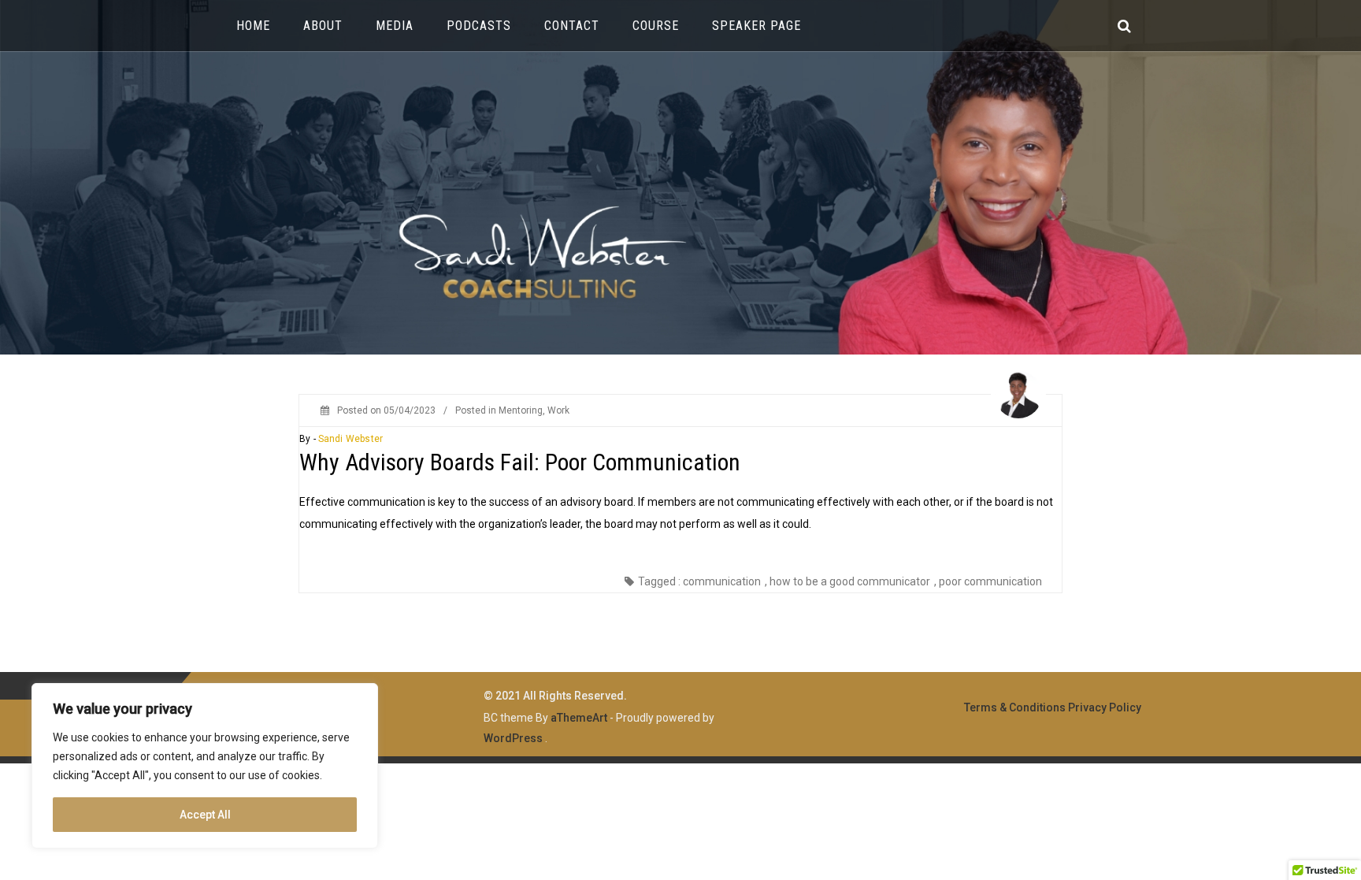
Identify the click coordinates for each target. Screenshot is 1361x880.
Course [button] (655, 25)
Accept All (205, 814)
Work (558, 410)
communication (722, 581)
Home (253, 25)
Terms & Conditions (1015, 707)
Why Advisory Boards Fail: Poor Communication (519, 462)
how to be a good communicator (850, 581)
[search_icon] (1124, 25)
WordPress (513, 738)
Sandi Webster (350, 438)
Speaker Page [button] (756, 25)
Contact (571, 25)
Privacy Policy (1104, 707)
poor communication (990, 581)
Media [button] (394, 25)
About (323, 25)
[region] (205, 765)
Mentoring (521, 410)
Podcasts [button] (479, 25)
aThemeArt (579, 717)
